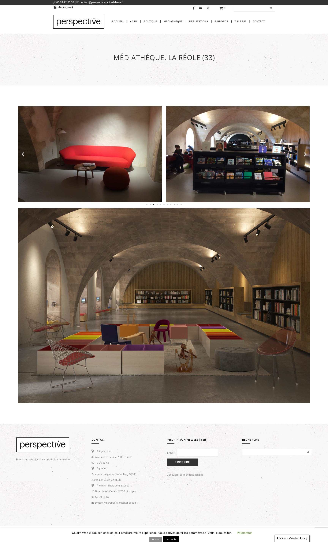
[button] (23, 154)
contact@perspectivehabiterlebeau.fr (101, 2)
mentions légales (193, 474)
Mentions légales (195, 533)
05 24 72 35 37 (65, 2)
